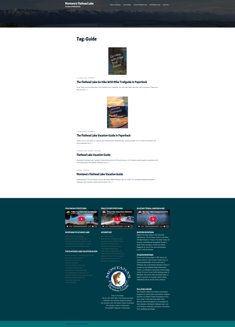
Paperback (91, 78)
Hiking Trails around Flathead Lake (77, 246)
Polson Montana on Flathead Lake (77, 273)
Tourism (90, 151)
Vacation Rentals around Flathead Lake (78, 275)
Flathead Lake (82, 78)
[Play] (67, 226)
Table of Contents (115, 5)
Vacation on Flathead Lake (110, 261)
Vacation (97, 151)
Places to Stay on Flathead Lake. (112, 256)
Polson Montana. (71, 282)
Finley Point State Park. (73, 260)
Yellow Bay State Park (73, 280)
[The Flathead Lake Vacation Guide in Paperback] (117, 112)
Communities (127, 5)
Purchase (166, 5)
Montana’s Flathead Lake (79, 3)
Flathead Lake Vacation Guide (94, 155)
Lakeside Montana (71, 263)
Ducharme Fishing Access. (74, 258)
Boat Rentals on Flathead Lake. (111, 239)
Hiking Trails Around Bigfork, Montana (78, 244)
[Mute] (93, 226)
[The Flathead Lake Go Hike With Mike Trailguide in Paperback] (117, 61)
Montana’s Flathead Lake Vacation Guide (100, 174)
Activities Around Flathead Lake (76, 239)
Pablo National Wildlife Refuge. (76, 270)
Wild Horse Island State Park (75, 278)
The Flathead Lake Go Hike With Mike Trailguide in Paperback (112, 82)
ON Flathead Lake (154, 5)
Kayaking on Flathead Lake (74, 236)
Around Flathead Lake (140, 5)
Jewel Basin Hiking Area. (73, 268)
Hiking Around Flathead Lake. (111, 246)
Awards (79, 170)
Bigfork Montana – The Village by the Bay (79, 255)
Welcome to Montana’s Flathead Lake (78, 241)
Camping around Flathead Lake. (112, 241)
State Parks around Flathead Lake (112, 253)
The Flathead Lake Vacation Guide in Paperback (104, 135)
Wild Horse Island (107, 236)
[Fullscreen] (96, 226)
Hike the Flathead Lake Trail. (75, 265)
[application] (81, 219)
